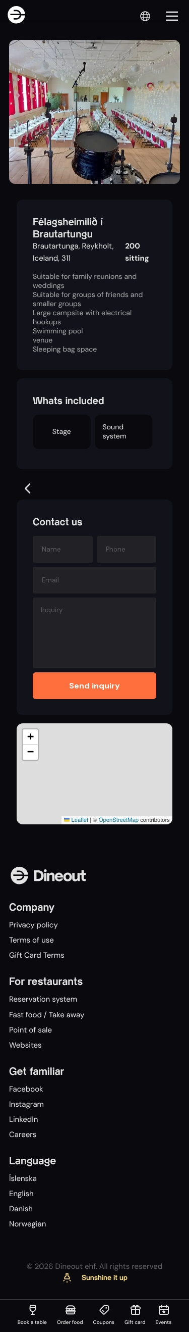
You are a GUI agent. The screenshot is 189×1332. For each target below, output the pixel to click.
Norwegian (27, 1224)
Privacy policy (33, 925)
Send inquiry (94, 685)
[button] (30, 737)
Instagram (26, 1104)
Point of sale (30, 1030)
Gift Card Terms (37, 955)
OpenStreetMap (119, 820)
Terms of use (31, 940)
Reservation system (43, 999)
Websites (25, 1045)
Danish (21, 1209)
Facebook (26, 1089)
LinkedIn (23, 1119)
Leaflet (79, 820)
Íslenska (23, 1178)
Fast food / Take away (46, 1015)
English (21, 1194)
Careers (22, 1134)
